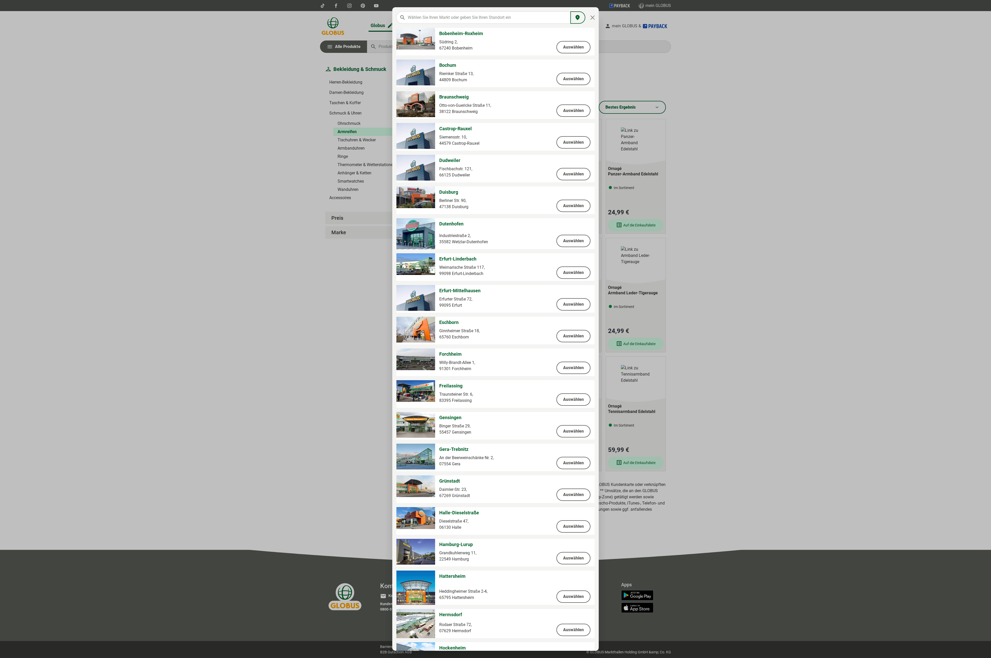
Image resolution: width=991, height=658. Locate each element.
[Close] (592, 17)
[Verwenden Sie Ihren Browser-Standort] (577, 17)
